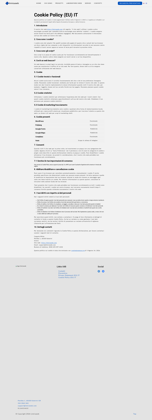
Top (134, 414)
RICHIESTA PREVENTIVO (130, 3)
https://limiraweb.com (55, 29)
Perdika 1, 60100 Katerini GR (29, 400)
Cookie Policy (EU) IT (67, 277)
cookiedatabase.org (78, 250)
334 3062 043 (23, 403)
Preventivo (62, 273)
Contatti (61, 271)
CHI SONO (48, 3)
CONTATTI (98, 3)
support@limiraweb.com (27, 406)
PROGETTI (59, 3)
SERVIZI (88, 3)
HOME (38, 3)
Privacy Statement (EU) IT (69, 275)
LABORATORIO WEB (74, 3)
